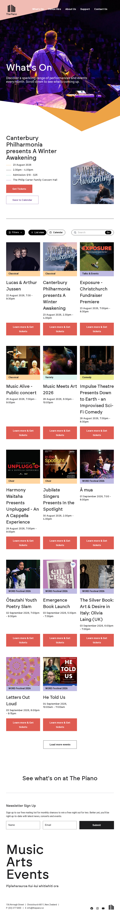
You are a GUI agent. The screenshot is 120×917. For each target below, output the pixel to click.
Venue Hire (54, 9)
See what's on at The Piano (59, 778)
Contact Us (100, 9)
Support (85, 9)
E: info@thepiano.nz (34, 908)
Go (108, 232)
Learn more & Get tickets (23, 329)
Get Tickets (19, 188)
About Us (70, 9)
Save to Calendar (22, 199)
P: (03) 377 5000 (13, 908)
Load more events (60, 744)
